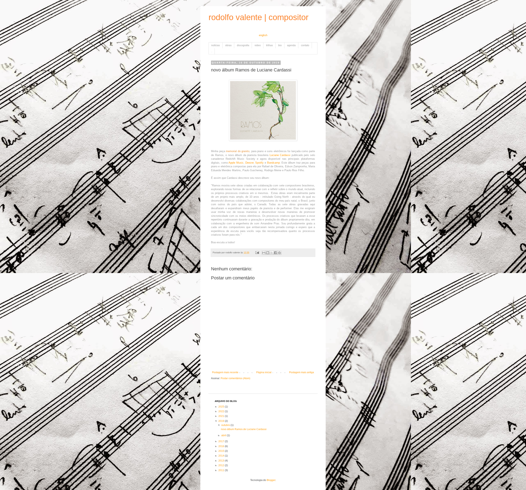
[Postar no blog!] (268, 253)
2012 (221, 465)
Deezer (249, 162)
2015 (221, 451)
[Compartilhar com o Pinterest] (279, 253)
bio (280, 45)
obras (228, 45)
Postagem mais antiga (301, 372)
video (258, 45)
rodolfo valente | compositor (258, 17)
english (263, 35)
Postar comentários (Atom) (235, 378)
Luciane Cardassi (280, 155)
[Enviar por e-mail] (264, 253)
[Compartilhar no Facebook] (275, 253)
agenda (291, 45)
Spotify (259, 162)
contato (305, 45)
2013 (221, 460)
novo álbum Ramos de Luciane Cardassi (243, 429)
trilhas (269, 45)
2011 (221, 470)
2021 (221, 416)
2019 (221, 421)
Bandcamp (273, 162)
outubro (226, 425)
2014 (221, 455)
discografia (243, 45)
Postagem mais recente (225, 372)
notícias (215, 45)
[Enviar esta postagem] (257, 252)
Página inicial (263, 372)
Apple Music (235, 162)
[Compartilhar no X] (272, 253)
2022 (221, 411)
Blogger (271, 480)
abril (224, 435)
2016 (221, 446)
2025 (221, 406)
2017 (221, 441)
